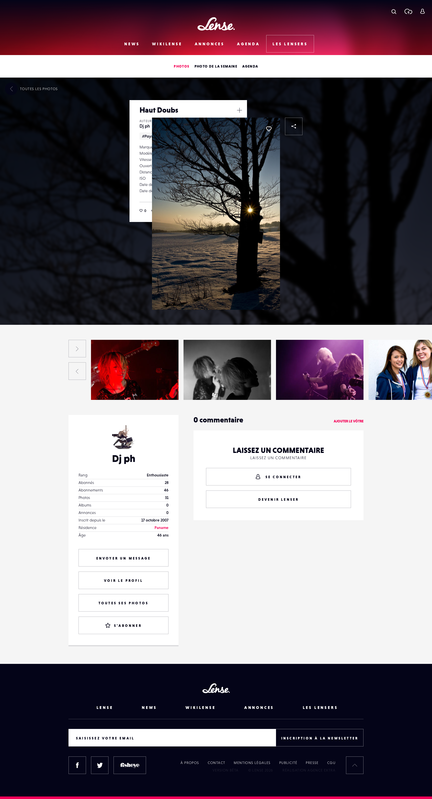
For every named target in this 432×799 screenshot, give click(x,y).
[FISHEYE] (130, 765)
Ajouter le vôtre (349, 421)
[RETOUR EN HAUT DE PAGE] (355, 765)
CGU (331, 763)
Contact (217, 763)
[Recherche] (394, 11)
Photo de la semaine (216, 66)
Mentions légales (252, 763)
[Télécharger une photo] (408, 11)
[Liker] (269, 129)
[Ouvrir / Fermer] (239, 110)
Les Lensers (290, 44)
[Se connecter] (422, 11)
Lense (104, 707)
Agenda (248, 44)
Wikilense (167, 44)
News (132, 44)
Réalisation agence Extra (309, 770)
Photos (181, 66)
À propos (189, 763)
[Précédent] (77, 371)
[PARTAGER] (293, 126)
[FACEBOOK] (77, 765)
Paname (161, 527)
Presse (312, 763)
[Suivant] (77, 348)
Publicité (288, 763)
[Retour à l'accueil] (216, 24)
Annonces (209, 44)
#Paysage (151, 136)
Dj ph (145, 126)
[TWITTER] (99, 765)
